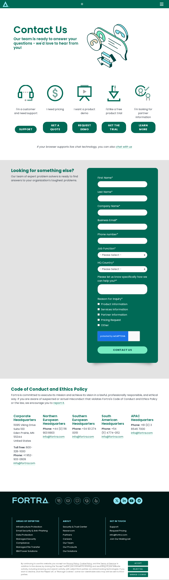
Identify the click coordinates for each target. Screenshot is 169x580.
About (67, 521)
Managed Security (26, 538)
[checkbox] (122, 315)
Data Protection (24, 534)
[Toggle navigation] (162, 4)
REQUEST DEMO (84, 127)
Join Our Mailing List (120, 538)
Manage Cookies (138, 574)
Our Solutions (70, 551)
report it (58, 403)
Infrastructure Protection (29, 526)
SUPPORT (25, 129)
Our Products (70, 547)
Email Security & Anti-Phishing (32, 530)
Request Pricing (118, 530)
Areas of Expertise (27, 521)
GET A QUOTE (55, 127)
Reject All (138, 569)
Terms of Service (108, 563)
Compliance (23, 542)
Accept (138, 563)
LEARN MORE (143, 127)
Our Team (68, 542)
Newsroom (69, 530)
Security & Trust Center (75, 526)
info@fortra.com (24, 463)
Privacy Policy (73, 563)
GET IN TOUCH (118, 521)
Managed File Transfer (28, 547)
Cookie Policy (86, 563)
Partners (67, 534)
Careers (67, 538)
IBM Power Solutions (26, 551)
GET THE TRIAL (114, 127)
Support (114, 526)
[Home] (6, 4)
